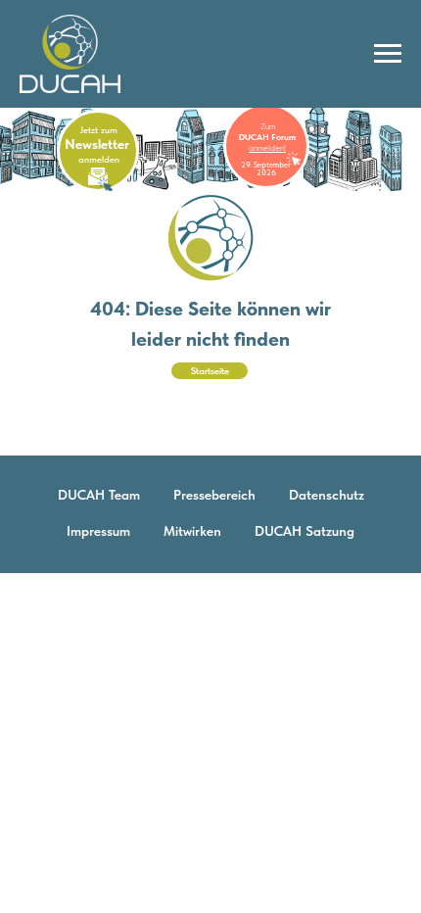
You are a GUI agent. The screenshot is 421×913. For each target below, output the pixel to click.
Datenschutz (326, 495)
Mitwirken (192, 531)
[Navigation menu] (387, 54)
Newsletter (97, 144)
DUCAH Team (99, 495)
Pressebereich (214, 495)
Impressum (98, 531)
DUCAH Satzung (304, 531)
